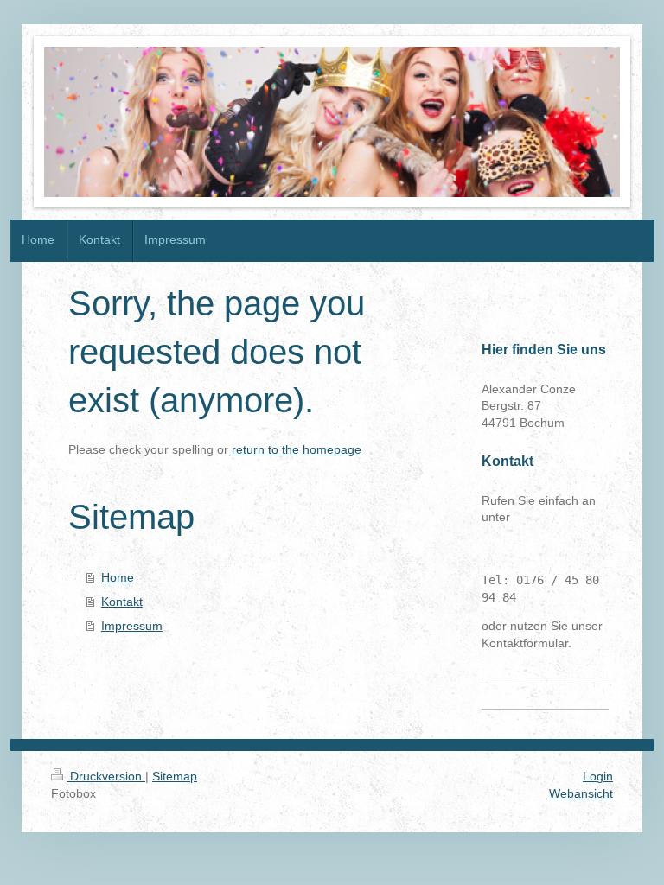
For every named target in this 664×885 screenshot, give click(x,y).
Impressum (132, 626)
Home (117, 577)
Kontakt (122, 601)
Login (598, 776)
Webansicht (581, 793)
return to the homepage (296, 449)
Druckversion (106, 776)
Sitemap (174, 776)
